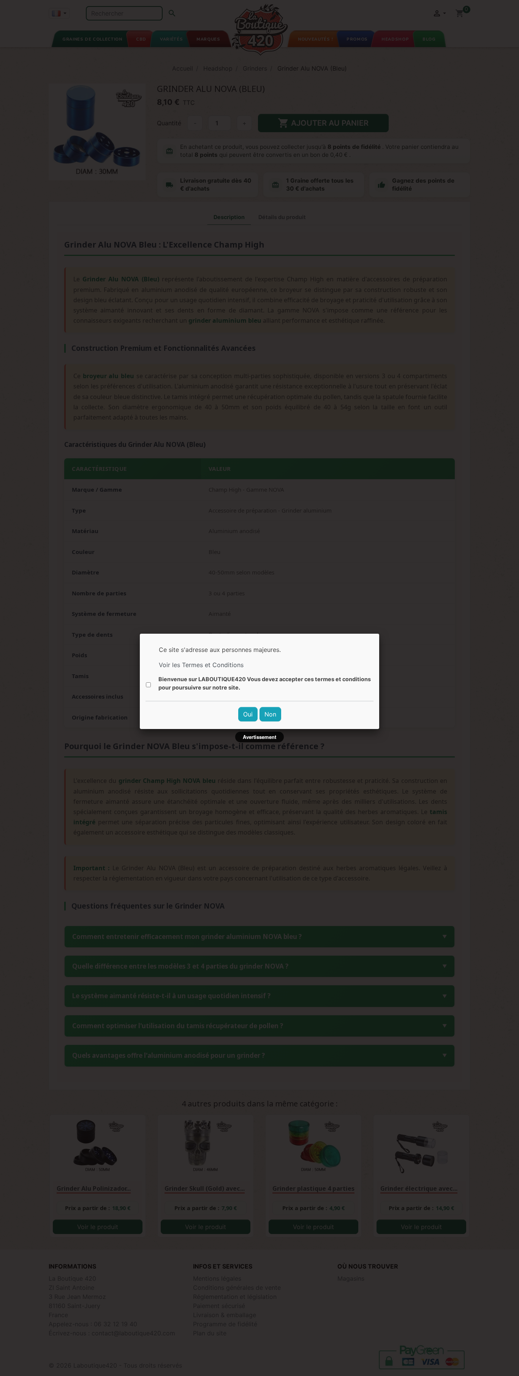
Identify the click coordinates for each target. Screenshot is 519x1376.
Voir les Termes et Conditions (201, 665)
